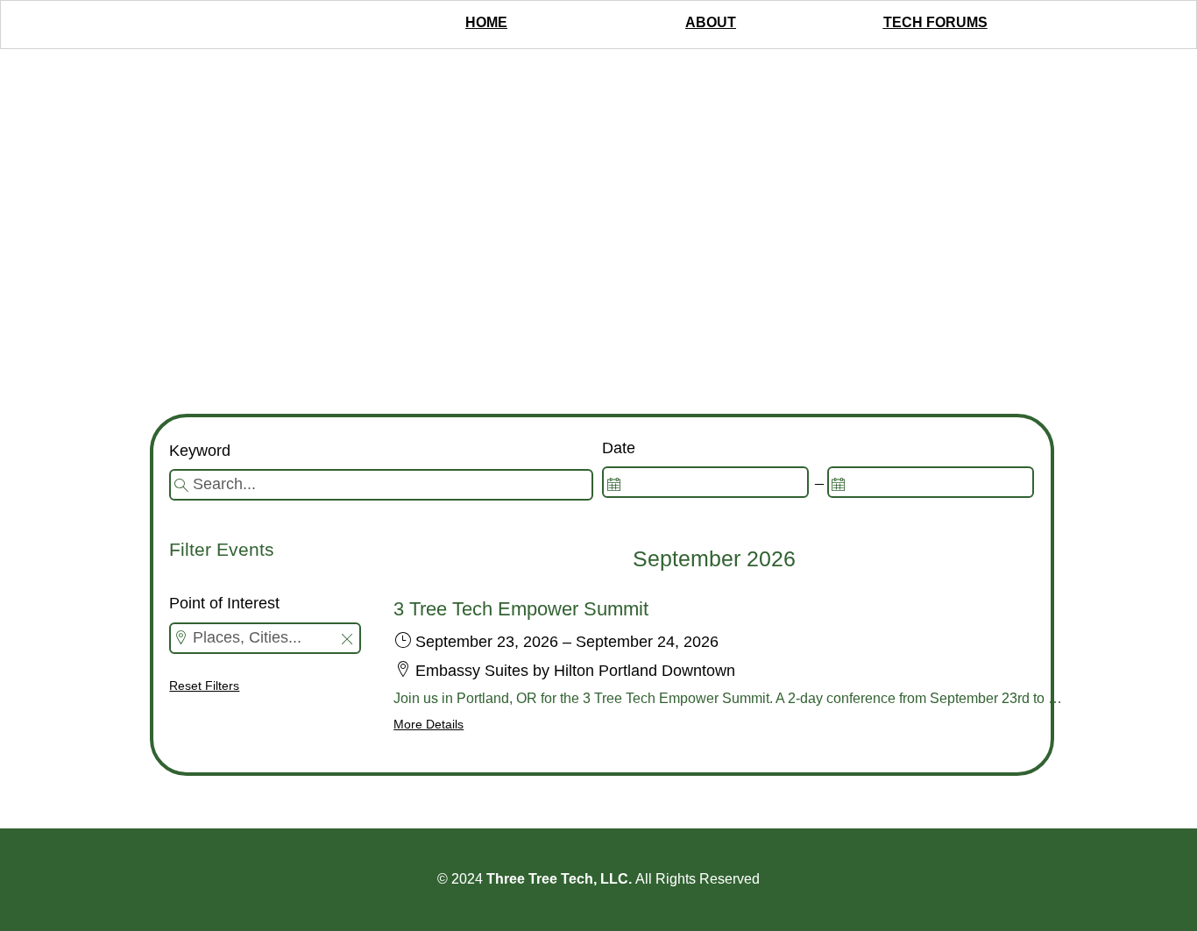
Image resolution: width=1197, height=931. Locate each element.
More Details (428, 724)
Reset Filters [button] (204, 686)
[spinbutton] (705, 482)
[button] (347, 640)
